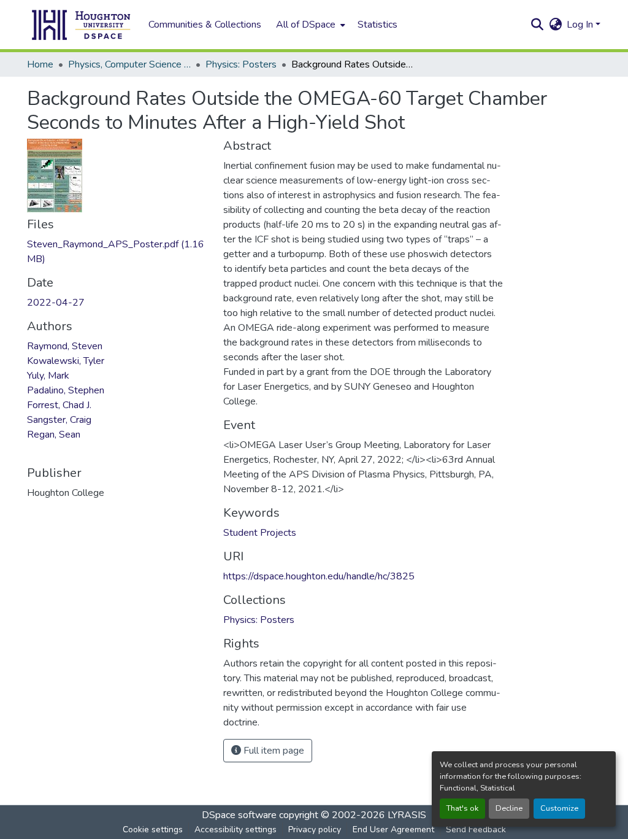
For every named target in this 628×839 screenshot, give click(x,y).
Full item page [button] (272, 750)
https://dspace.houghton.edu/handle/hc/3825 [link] (319, 576)
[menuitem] (309, 24)
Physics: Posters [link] (241, 64)
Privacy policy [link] (314, 829)
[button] (81, 24)
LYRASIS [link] (407, 815)
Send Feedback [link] (476, 829)
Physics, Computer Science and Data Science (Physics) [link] (129, 64)
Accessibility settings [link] (235, 829)
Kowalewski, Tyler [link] (65, 361)
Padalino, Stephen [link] (65, 390)
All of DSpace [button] (305, 24)
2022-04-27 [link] (56, 302)
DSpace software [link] (239, 815)
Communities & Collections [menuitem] (204, 24)
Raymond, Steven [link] (64, 346)
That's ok (462, 808)
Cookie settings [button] (153, 829)
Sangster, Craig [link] (59, 420)
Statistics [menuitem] (377, 24)
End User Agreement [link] (393, 829)
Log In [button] (581, 24)
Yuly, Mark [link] (48, 375)
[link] (118, 251)
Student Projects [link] (259, 532)
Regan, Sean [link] (53, 434)
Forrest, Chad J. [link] (59, 405)
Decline (509, 808)
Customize (559, 808)
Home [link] (40, 64)
